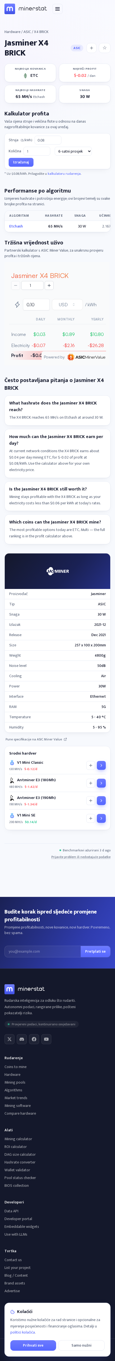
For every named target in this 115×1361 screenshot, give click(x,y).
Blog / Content (16, 1275)
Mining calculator (18, 1139)
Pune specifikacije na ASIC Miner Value (34, 739)
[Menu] (57, 9)
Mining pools (14, 1082)
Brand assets (14, 1283)
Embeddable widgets (21, 1226)
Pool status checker (20, 1178)
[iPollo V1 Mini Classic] (101, 765)
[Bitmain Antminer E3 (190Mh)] (101, 800)
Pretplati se (95, 951)
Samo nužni (81, 1345)
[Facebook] (34, 1039)
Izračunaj (21, 162)
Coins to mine (15, 1067)
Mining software (17, 1105)
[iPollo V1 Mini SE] (101, 818)
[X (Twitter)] (9, 1039)
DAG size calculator (20, 1154)
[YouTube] (46, 1039)
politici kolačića (22, 1332)
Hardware (12, 32)
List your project (17, 1267)
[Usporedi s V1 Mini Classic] (92, 48)
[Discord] (22, 1039)
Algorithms (13, 1090)
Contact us (13, 1260)
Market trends (15, 1098)
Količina (15, 151)
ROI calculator (15, 1147)
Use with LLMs (15, 1234)
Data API (11, 1211)
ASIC (27, 32)
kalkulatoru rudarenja (64, 173)
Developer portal (18, 1219)
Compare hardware (20, 1113)
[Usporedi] (90, 765)
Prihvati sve (33, 1345)
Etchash (16, 226)
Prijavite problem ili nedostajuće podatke (81, 857)
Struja (20, 140)
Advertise (12, 1291)
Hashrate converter (19, 1162)
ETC (34, 75)
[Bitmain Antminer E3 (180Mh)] (101, 783)
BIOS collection (16, 1185)
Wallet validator (17, 1170)
